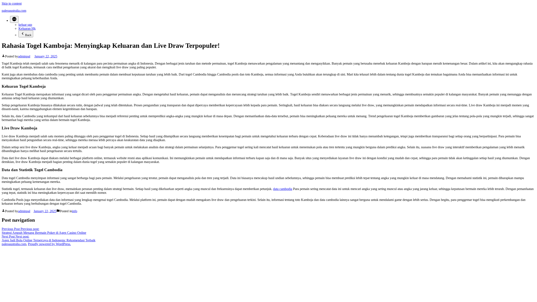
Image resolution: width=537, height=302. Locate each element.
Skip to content (12, 3)
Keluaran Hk (27, 28)
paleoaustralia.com (14, 10)
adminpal (24, 56)
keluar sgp (25, 24)
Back (28, 35)
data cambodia (282, 189)
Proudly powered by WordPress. (49, 244)
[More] (14, 19)
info (74, 211)
